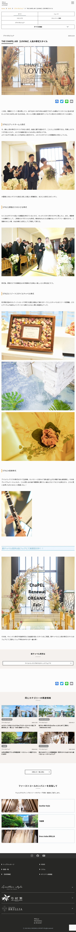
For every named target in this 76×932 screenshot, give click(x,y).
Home (3, 8)
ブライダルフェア (19, 8)
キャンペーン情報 (56, 18)
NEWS (9, 8)
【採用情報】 (7, 874)
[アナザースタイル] (37, 887)
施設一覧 (6, 869)
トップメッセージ (8, 864)
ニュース (56, 14)
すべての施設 (38, 27)
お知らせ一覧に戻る (38, 772)
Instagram (32, 855)
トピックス (20, 18)
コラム (43, 869)
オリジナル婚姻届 (46, 874)
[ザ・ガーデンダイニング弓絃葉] (37, 898)
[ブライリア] (37, 908)
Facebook (37, 855)
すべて (19, 14)
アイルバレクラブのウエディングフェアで (38, 663)
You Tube (43, 855)
